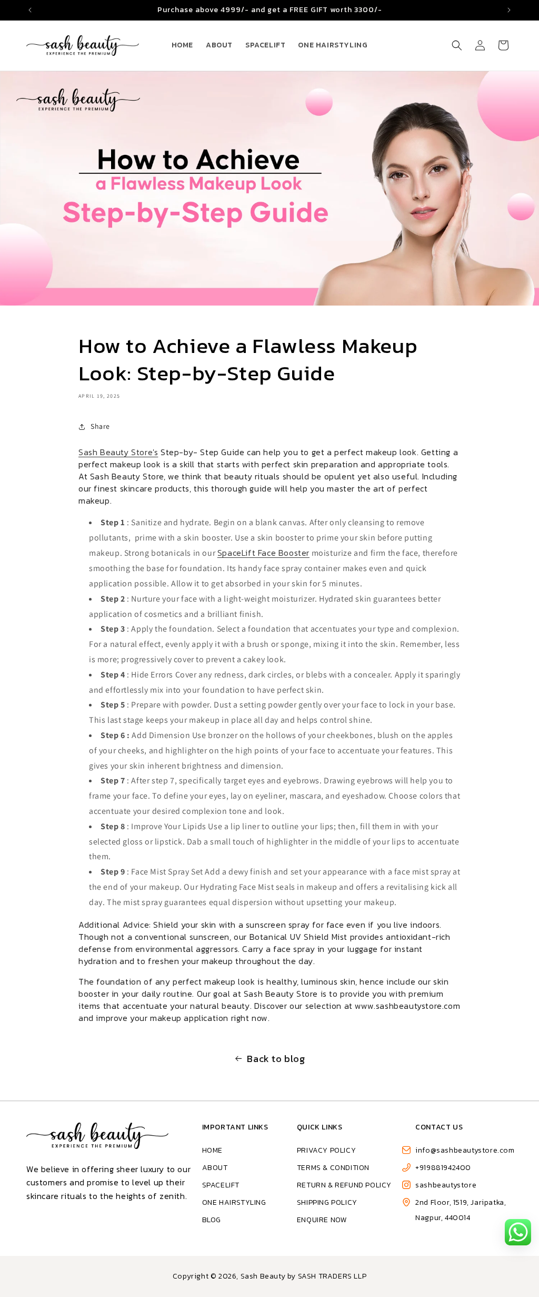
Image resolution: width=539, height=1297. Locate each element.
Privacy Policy (326, 1150)
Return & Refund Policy (344, 1185)
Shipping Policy (327, 1202)
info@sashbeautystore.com (464, 1150)
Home (212, 1150)
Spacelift (220, 1185)
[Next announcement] (509, 10)
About (215, 1167)
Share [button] (100, 426)
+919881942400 (443, 1167)
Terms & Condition (333, 1167)
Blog (211, 1219)
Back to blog (276, 1059)
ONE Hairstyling (234, 1202)
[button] (456, 45)
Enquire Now (322, 1219)
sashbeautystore (445, 1185)
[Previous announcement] (30, 10)
